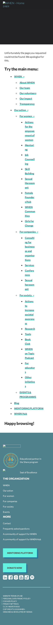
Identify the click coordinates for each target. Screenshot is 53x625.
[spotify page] (32, 577)
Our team (25, 87)
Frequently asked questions (16, 528)
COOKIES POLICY (10, 601)
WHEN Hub (20, 413)
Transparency (27, 103)
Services (29, 265)
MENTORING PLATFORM (28, 408)
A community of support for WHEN (20, 534)
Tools (28, 334)
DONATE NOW (14, 568)
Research (30, 328)
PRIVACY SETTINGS (10, 604)
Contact (7, 523)
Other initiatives (30, 382)
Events (6, 512)
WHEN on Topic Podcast (29, 353)
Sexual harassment (29, 285)
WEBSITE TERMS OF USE (13, 596)
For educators (30, 368)
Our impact (26, 98)
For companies (28, 231)
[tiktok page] (27, 577)
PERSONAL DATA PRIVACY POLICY (16, 598)
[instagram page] (16, 577)
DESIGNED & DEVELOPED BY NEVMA (17, 612)
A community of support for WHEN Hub (22, 539)
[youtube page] (21, 577)
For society (26, 295)
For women (26, 116)
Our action (20, 110)
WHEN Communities (30, 211)
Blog (16, 403)
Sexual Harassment (30, 183)
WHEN (18, 76)
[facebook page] (10, 577)
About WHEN (27, 82)
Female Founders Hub (29, 197)
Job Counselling (30, 159)
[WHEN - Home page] (14, 4)
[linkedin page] (5, 577)
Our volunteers (28, 93)
